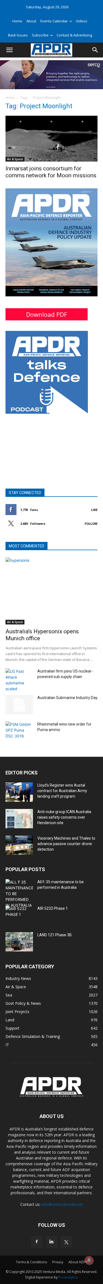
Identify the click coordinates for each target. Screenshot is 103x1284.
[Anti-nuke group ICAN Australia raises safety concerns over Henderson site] (19, 818)
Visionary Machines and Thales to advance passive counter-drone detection (66, 843)
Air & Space (15, 159)
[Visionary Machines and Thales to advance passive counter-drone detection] (19, 845)
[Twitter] (66, 1241)
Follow (91, 523)
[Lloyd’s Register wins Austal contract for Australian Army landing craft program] (19, 792)
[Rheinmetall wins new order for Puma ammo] (19, 731)
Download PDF (46, 314)
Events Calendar (54, 21)
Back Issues (18, 35)
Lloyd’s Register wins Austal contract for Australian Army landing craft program (62, 790)
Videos (81, 21)
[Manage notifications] (89, 1260)
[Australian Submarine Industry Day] (19, 704)
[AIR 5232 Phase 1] (19, 915)
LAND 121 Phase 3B (54, 935)
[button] (9, 50)
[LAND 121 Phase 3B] (19, 941)
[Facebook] (36, 1241)
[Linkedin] (51, 1241)
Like (94, 510)
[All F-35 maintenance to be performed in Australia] (19, 893)
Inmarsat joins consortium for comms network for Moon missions (50, 172)
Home (17, 21)
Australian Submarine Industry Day (67, 697)
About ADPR (77, 1262)
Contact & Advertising (74, 35)
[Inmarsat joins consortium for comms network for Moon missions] (51, 138)
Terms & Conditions (31, 1262)
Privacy (57, 1262)
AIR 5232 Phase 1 (52, 908)
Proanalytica (68, 1277)
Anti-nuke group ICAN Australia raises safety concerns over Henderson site (64, 817)
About (31, 21)
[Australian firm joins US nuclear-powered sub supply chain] (19, 680)
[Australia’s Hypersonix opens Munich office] (51, 590)
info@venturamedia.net (62, 1204)
